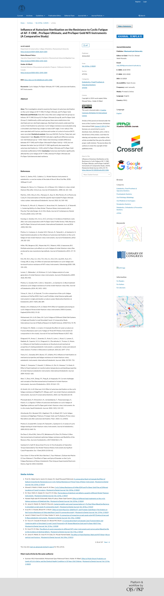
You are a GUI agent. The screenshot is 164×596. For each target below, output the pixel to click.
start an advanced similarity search (42, 547)
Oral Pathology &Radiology (125, 197)
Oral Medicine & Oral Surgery (126, 201)
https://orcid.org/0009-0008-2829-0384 (34, 52)
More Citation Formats (91, 174)
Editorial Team (69, 15)
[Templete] (130, 37)
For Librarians (121, 288)
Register (138, 2)
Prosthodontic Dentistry (124, 194)
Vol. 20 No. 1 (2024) (42, 23)
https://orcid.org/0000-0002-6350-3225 (34, 61)
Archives (29, 15)
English (119, 113)
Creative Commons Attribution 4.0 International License (94, 113)
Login (145, 2)
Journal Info (82, 15)
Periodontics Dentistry (124, 204)
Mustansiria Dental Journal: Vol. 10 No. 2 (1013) (76, 507)
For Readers (120, 281)
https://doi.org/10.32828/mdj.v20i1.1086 (38, 80)
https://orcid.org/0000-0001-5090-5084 (34, 73)
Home (23, 23)
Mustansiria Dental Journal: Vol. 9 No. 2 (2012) (67, 532)
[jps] (130, 327)
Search (142, 15)
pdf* (86, 45)
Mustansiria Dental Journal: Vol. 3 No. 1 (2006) (64, 518)
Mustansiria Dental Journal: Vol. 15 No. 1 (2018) (41, 526)
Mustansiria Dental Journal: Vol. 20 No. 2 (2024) (67, 501)
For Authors (120, 284)
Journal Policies (97, 15)
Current (20, 15)
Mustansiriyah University (133, 51)
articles (84, 87)
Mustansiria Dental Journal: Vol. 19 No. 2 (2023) (92, 512)
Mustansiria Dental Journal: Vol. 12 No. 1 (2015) (51, 496)
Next (106, 542)
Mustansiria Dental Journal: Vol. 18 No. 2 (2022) (63, 490)
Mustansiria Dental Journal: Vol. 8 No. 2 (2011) (57, 537)
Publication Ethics (54, 15)
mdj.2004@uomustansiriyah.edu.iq (129, 65)
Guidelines (40, 15)
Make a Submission (124, 26)
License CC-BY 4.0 (101, 126)
